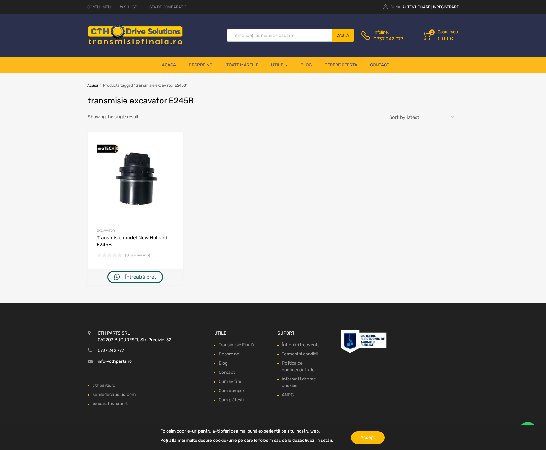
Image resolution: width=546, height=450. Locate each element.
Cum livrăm (230, 381)
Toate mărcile (242, 65)
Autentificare (416, 7)
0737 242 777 (388, 39)
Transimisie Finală (236, 345)
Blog (306, 65)
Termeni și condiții (300, 354)
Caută (343, 35)
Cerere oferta (341, 65)
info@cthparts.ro (115, 361)
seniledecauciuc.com (114, 394)
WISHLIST (128, 7)
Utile (277, 65)
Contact (379, 65)
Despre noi (201, 65)
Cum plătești (231, 400)
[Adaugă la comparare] (172, 154)
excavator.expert (110, 403)
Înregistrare (446, 7)
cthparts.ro (104, 385)
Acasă (169, 65)
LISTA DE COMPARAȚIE (166, 7)
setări (326, 440)
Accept (368, 437)
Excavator (106, 231)
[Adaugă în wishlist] (172, 144)
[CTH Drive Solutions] (135, 43)
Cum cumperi (232, 390)
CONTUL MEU (99, 7)
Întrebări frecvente (301, 345)
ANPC (288, 395)
